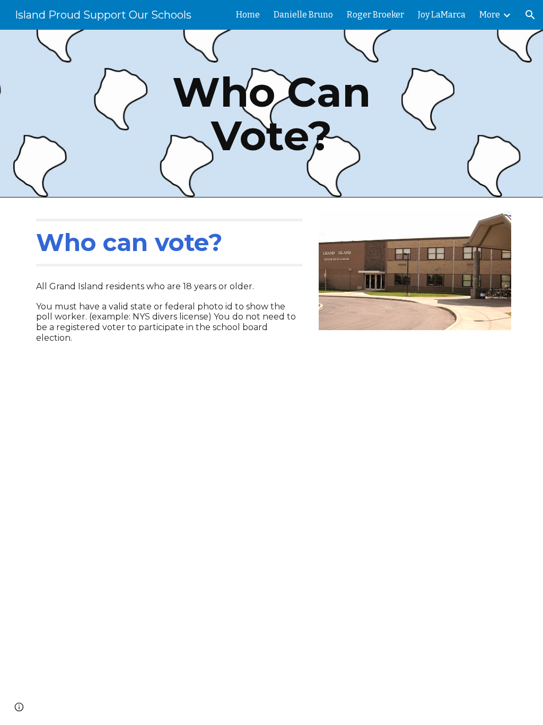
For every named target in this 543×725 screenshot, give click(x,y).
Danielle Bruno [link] (303, 15)
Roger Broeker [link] (375, 15)
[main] (271, 114)
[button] (530, 15)
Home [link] (248, 15)
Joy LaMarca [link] (442, 15)
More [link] (489, 15)
